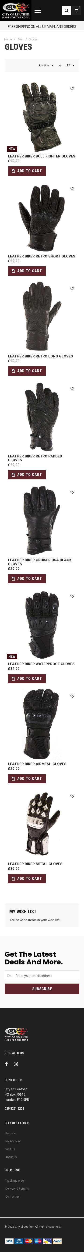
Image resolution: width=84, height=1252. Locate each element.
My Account (13, 1141)
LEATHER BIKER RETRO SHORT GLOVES (42, 216)
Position (44, 65)
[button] (72, 88)
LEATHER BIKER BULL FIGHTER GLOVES (42, 116)
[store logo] (15, 10)
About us (11, 1157)
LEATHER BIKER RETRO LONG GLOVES (42, 316)
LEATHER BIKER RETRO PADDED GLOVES (42, 416)
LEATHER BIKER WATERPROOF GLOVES (42, 624)
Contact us (12, 1196)
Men (21, 39)
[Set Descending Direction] (60, 65)
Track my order (15, 1180)
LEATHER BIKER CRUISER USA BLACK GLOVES (42, 520)
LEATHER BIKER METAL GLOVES (42, 824)
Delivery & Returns (17, 1188)
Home (8, 39)
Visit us (10, 1149)
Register (10, 1133)
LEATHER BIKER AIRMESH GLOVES (42, 724)
